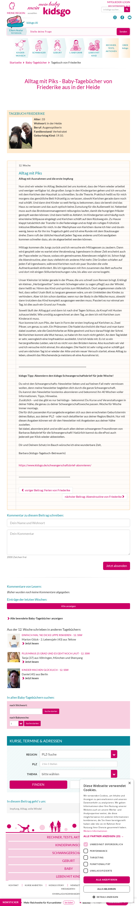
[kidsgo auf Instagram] (115, 17)
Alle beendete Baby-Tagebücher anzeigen (36, 618)
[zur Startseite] (52, 12)
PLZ (34, 764)
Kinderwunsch (68, 845)
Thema (32, 774)
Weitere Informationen (95, 830)
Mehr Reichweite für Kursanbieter (39, 902)
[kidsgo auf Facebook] (122, 17)
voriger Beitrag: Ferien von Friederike (47, 490)
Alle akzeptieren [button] (106, 879)
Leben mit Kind (68, 876)
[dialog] (106, 840)
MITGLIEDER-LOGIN (118, 2)
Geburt (68, 861)
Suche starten (51, 711)
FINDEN (38, 784)
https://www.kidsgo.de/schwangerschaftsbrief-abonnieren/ (55, 465)
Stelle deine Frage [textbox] (41, 31)
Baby (68, 868)
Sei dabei (65, 902)
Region (31, 754)
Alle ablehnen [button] (106, 888)
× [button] (129, 783)
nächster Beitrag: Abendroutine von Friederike (93, 496)
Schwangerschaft (68, 853)
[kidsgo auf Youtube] (129, 17)
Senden (123, 31)
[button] (106, 836)
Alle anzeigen (68, 606)
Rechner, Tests (68, 837)
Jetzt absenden (116, 566)
